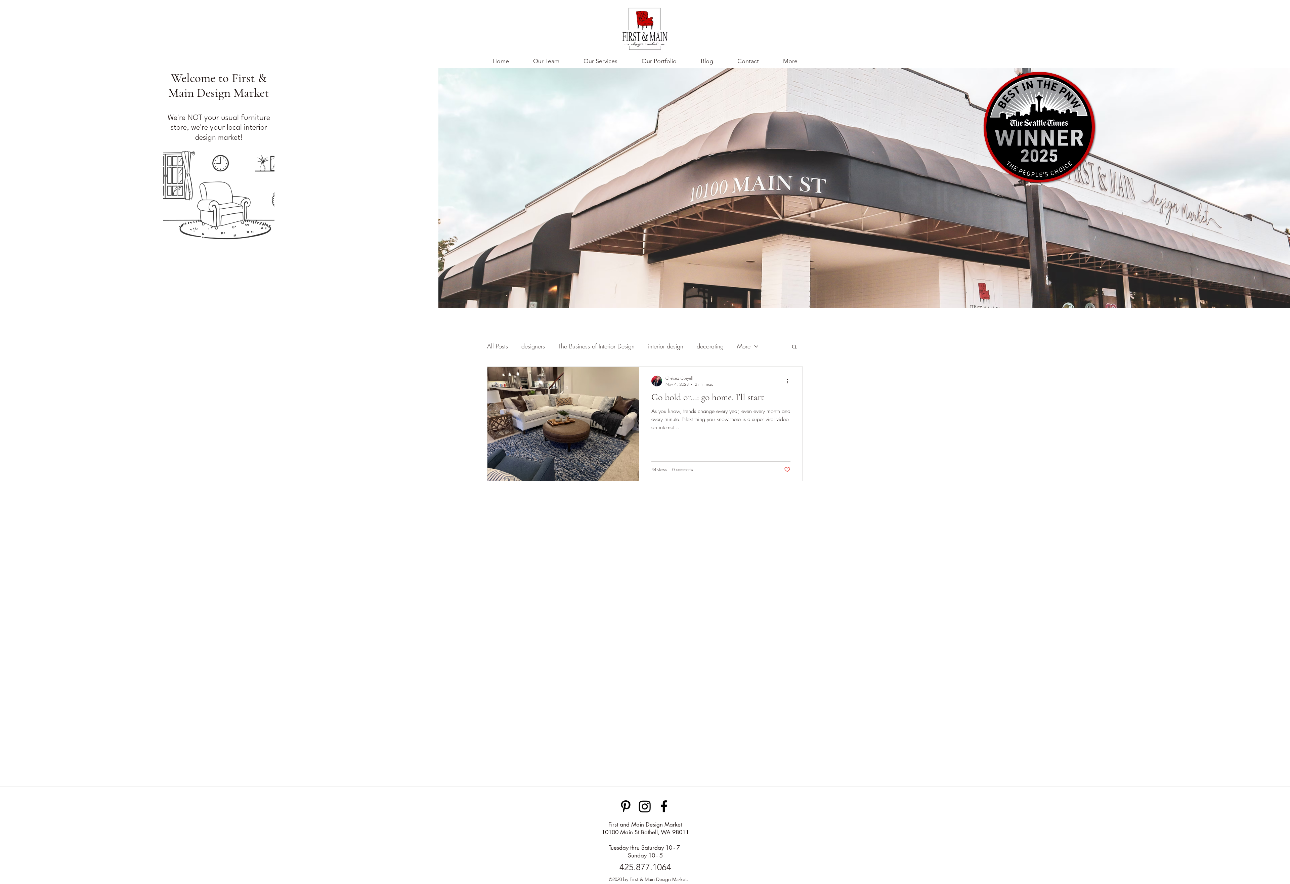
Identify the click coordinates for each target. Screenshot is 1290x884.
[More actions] (789, 381)
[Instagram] (645, 806)
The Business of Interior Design (596, 346)
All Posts (497, 346)
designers (533, 346)
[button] (790, 61)
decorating (710, 346)
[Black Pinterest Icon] (626, 806)
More (743, 346)
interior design (665, 346)
